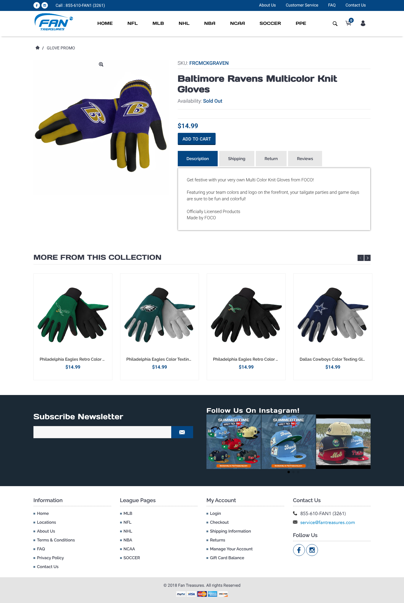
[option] (73, 326)
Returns (217, 540)
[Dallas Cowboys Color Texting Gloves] (333, 315)
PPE (301, 23)
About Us (267, 5)
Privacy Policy (50, 558)
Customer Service (302, 5)
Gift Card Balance (227, 558)
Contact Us (355, 5)
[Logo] (54, 21)
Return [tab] (271, 159)
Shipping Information (230, 531)
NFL (132, 23)
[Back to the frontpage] (37, 48)
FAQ (332, 5)
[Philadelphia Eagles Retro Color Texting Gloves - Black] (246, 315)
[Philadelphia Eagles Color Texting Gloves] (159, 315)
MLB (158, 23)
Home (105, 23)
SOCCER (270, 23)
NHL (184, 23)
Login (215, 513)
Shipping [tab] (236, 159)
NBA (209, 23)
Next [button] (367, 258)
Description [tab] (198, 159)
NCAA (237, 23)
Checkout (219, 522)
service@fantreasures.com (327, 522)
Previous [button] (361, 258)
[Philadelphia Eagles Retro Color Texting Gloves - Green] (73, 315)
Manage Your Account (231, 549)
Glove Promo (61, 48)
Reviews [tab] (305, 159)
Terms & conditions (56, 540)
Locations (46, 522)
